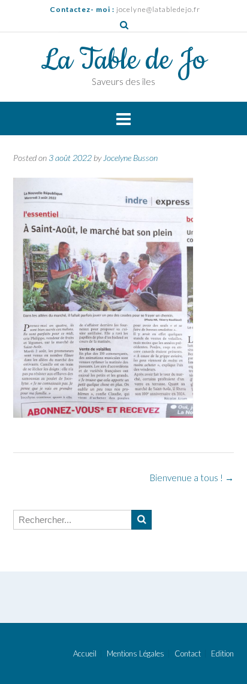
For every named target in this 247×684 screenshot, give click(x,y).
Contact (187, 654)
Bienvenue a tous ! (192, 477)
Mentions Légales (135, 654)
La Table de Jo (123, 60)
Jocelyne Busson (130, 158)
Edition (222, 654)
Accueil (85, 654)
